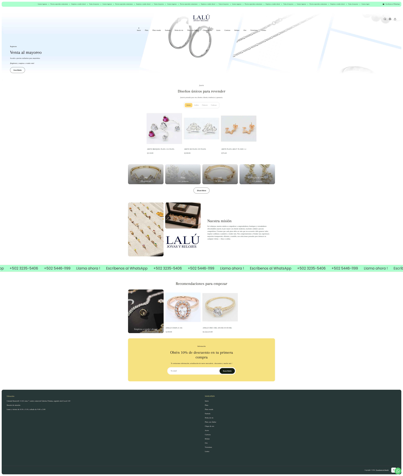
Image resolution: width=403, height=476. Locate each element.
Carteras (208, 434)
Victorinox (208, 447)
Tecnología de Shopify (382, 470)
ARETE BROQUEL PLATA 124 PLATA (160, 149)
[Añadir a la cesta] (177, 114)
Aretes (189, 105)
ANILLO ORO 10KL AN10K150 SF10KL (217, 328)
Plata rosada (209, 409)
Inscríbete (18, 70)
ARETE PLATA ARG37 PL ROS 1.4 (233, 149)
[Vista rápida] (233, 293)
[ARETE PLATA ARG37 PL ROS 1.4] (238, 128)
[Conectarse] (390, 19)
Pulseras (205, 105)
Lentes (207, 451)
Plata (206, 405)
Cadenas (214, 105)
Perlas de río (209, 417)
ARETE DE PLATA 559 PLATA (195, 149)
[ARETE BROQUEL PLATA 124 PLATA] (164, 128)
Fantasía (207, 413)
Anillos (197, 105)
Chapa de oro (209, 426)
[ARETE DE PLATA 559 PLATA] (201, 128)
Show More (201, 190)
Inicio (207, 401)
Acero (207, 430)
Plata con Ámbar (210, 422)
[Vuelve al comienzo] (393, 470)
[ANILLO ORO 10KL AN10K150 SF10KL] (220, 307)
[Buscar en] (385, 19)
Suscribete (227, 371)
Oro (206, 443)
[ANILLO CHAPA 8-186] (183, 307)
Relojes (207, 438)
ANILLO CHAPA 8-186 (174, 328)
